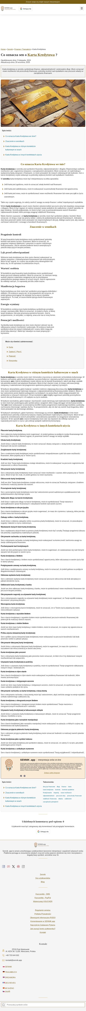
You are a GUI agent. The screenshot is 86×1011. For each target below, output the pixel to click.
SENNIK (8, 967)
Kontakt (43, 932)
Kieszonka (13, 361)
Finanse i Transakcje (22, 49)
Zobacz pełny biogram (52, 773)
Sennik (10, 49)
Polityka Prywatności (42, 914)
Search (3, 1005)
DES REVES (10, 983)
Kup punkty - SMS (43, 894)
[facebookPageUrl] (21, 776)
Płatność (12, 356)
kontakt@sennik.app (14, 960)
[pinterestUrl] (24, 776)
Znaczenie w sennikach (14, 141)
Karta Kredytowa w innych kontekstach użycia (23, 155)
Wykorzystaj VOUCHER (42, 901)
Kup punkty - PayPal (43, 898)
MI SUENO (9, 988)
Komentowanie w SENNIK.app (42, 921)
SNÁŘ (7, 992)
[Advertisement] (43, 31)
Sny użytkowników (42, 878)
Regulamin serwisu (42, 910)
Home (3, 49)
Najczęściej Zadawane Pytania (42, 925)
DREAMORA (10, 977)
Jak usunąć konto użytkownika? (42, 929)
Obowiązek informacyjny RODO (42, 918)
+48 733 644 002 (12, 955)
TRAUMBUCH (11, 972)
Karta (11, 347)
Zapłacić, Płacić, (15, 352)
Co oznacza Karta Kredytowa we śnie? (20, 136)
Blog (43, 882)
